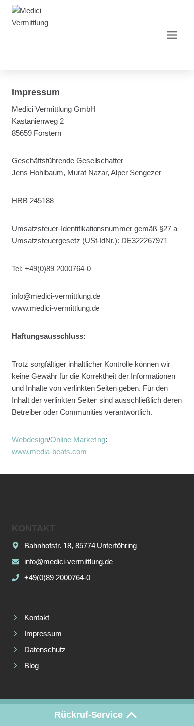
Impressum (43, 633)
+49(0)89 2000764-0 (57, 577)
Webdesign (30, 440)
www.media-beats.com (49, 451)
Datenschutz (45, 649)
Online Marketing (77, 440)
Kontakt (36, 617)
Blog (31, 665)
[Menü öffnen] (171, 35)
